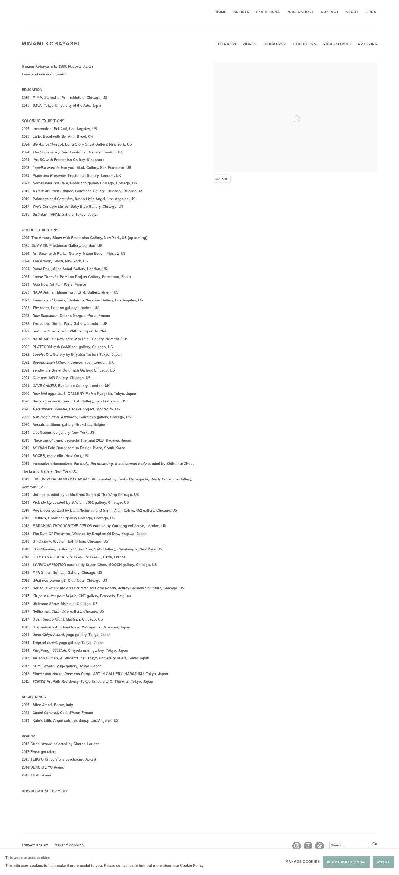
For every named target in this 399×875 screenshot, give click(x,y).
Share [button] (222, 178)
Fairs (370, 12)
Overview (226, 44)
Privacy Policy (35, 845)
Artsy (308, 846)
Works (250, 44)
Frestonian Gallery (62, 12)
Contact (329, 12)
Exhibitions (268, 12)
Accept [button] (383, 861)
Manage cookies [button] (69, 845)
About (352, 12)
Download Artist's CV (47, 792)
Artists (241, 12)
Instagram (296, 846)
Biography (275, 44)
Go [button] (374, 844)
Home (221, 12)
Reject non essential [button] (346, 861)
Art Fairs (367, 44)
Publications (300, 12)
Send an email (319, 846)
